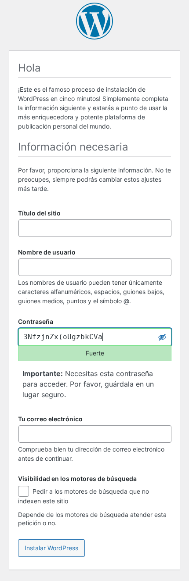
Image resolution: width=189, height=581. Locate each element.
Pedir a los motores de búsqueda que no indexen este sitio (83, 496)
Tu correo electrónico (50, 419)
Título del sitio (39, 213)
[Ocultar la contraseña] (162, 337)
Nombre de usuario (47, 252)
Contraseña (35, 322)
